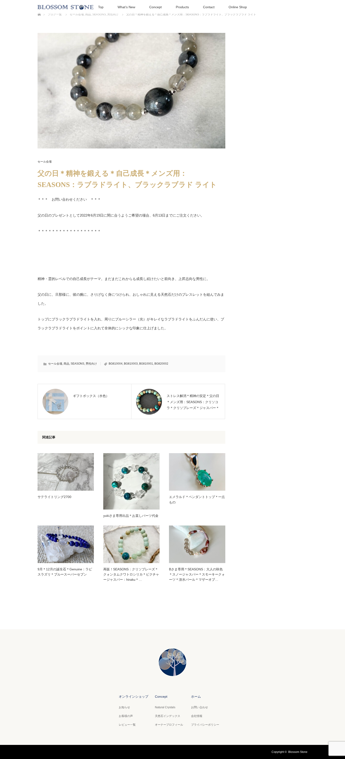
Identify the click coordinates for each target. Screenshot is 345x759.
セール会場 (45, 161)
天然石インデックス (167, 716)
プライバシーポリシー (205, 724)
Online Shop (238, 7)
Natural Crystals (165, 707)
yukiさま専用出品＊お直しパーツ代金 (130, 516)
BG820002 (161, 363)
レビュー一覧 (127, 724)
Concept (155, 7)
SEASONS (77, 363)
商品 (66, 363)
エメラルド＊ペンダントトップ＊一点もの (197, 499)
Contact (209, 7)
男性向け (91, 363)
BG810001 (146, 363)
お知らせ (124, 707)
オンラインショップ (133, 696)
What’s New (126, 7)
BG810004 (116, 363)
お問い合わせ (199, 707)
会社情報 (196, 716)
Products (182, 7)
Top (101, 7)
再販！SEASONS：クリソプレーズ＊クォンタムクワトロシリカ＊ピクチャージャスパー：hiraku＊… (131, 574)
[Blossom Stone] (172, 672)
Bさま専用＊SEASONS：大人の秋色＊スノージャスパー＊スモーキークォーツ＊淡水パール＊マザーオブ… (197, 574)
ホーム (196, 696)
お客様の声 (126, 716)
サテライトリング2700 (54, 497)
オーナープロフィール (169, 724)
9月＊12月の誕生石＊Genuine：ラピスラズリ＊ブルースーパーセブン (65, 571)
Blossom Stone (297, 752)
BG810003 (131, 363)
